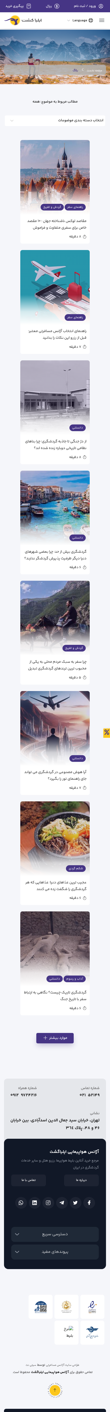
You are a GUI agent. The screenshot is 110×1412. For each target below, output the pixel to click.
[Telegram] (62, 1203)
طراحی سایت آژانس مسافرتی (62, 1365)
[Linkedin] (35, 1203)
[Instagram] (48, 1203)
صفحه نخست (94, 71)
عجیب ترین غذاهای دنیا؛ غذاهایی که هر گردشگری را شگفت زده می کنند (56, 886)
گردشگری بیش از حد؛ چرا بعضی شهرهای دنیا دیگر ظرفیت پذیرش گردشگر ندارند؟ (55, 555)
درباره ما (81, 1180)
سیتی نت (31, 1365)
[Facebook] (89, 1203)
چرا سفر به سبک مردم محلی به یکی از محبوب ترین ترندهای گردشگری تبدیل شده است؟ (57, 665)
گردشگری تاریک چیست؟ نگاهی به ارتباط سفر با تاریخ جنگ (55, 996)
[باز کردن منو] (101, 18)
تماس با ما (29, 1180)
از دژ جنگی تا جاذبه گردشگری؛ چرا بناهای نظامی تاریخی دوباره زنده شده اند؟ (56, 445)
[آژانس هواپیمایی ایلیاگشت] (23, 22)
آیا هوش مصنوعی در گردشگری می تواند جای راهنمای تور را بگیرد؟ (55, 775)
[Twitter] (75, 1203)
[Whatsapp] (21, 1203)
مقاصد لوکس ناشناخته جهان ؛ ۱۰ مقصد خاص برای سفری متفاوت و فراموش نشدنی (57, 224)
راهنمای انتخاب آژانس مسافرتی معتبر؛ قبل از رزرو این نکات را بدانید (57, 334)
